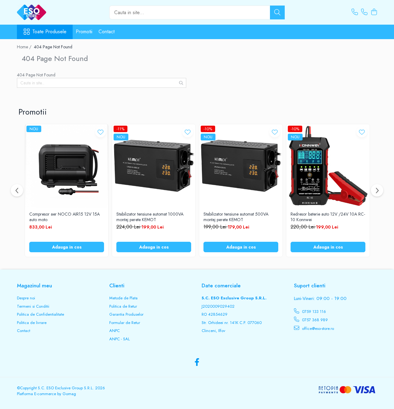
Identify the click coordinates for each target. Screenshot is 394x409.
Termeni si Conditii (33, 306)
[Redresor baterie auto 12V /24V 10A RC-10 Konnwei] (328, 166)
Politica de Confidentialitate (40, 314)
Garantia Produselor (126, 314)
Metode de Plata (123, 298)
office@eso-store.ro (317, 328)
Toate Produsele (49, 31)
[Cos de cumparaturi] (374, 12)
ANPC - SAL (119, 339)
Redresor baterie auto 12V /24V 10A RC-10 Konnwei (328, 216)
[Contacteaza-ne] (355, 12)
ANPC (114, 331)
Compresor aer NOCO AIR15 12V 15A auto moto (64, 216)
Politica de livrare (31, 323)
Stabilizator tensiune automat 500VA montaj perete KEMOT (235, 216)
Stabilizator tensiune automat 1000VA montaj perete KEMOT (149, 216)
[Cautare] (277, 12)
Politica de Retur (123, 306)
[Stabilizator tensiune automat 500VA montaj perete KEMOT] (241, 166)
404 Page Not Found (53, 47)
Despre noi (26, 298)
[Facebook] (197, 362)
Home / (25, 47)
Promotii (84, 31)
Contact (106, 31)
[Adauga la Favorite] (100, 132)
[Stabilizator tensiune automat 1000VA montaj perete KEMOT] (153, 166)
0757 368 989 (314, 320)
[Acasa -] (47, 12)
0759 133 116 (313, 311)
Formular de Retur (124, 323)
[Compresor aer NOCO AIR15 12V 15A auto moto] (66, 166)
